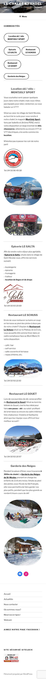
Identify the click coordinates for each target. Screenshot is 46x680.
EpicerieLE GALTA (12, 50)
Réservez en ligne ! (12, 615)
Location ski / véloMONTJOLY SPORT (16, 37)
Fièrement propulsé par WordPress (18, 674)
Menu (24, 16)
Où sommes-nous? (12, 609)
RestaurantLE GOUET (12, 64)
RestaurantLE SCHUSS (30, 50)
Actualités (8, 599)
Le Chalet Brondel (23, 4)
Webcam (8, 620)
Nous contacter (11, 604)
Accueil (7, 594)
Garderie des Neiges (16, 76)
